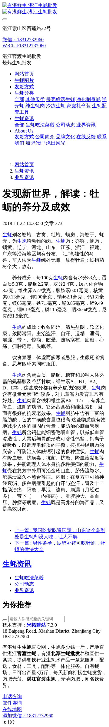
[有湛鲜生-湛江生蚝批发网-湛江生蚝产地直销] (54, 8)
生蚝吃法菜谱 (29, 577)
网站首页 (24, 73)
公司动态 (24, 584)
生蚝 (7, 234)
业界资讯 (24, 177)
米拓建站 (37, 625)
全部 (19, 99)
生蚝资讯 (24, 170)
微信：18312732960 (23, 39)
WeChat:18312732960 (24, 45)
